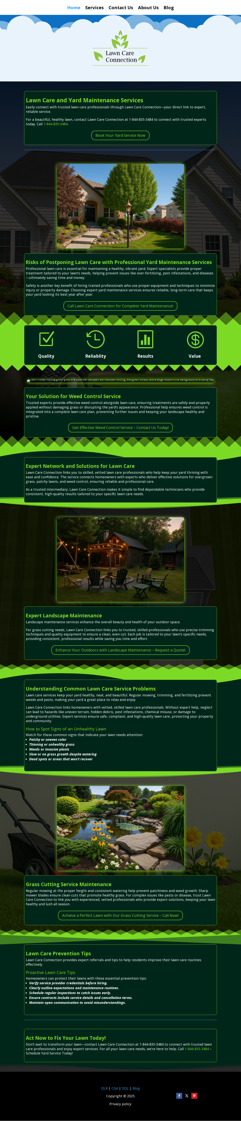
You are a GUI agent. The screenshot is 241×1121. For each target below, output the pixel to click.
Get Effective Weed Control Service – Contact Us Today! (120, 427)
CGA (114, 1088)
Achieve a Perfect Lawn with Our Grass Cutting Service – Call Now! (120, 915)
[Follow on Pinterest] (194, 1096)
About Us (148, 8)
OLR (104, 1088)
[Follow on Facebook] (179, 1096)
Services (94, 8)
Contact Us (121, 8)
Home (73, 8)
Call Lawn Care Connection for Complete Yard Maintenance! (120, 305)
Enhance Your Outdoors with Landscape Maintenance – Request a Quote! (120, 650)
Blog (169, 8)
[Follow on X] (187, 1096)
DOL (126, 1088)
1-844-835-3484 (55, 124)
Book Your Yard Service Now (120, 135)
